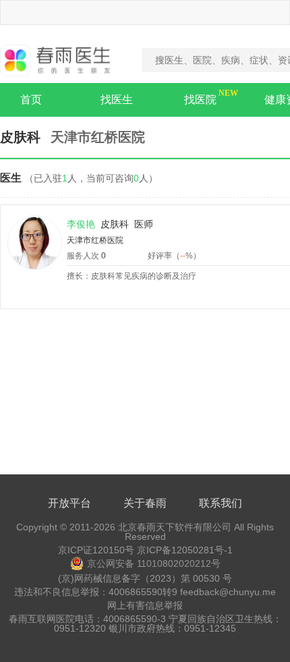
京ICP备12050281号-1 (185, 550)
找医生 (116, 99)
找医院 (200, 99)
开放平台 (69, 503)
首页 (31, 99)
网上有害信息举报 (145, 605)
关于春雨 (145, 503)
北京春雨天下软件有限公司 (174, 527)
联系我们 (220, 503)
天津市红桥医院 (95, 240)
